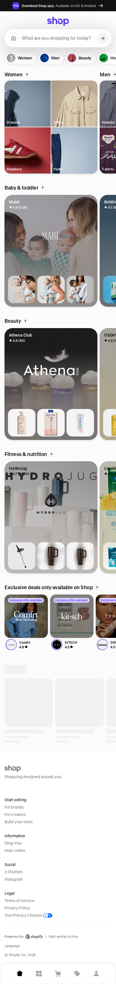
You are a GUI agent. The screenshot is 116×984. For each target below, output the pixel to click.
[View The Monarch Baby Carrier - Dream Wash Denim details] (51, 289)
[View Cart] (58, 973)
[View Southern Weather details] (51, 769)
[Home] (19, 973)
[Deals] (77, 973)
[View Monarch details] (21, 769)
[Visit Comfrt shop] (26, 616)
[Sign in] (96, 973)
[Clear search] (102, 38)
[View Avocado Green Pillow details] (21, 903)
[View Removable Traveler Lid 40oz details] (21, 556)
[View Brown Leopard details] (51, 556)
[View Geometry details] (80, 769)
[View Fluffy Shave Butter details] (80, 423)
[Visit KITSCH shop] (71, 616)
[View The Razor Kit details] (51, 423)
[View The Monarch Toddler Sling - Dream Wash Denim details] (80, 289)
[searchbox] (58, 38)
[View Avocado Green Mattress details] (80, 903)
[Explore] (39, 973)
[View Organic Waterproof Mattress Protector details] (51, 903)
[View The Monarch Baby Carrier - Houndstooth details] (21, 289)
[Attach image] (13, 38)
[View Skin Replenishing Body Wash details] (21, 423)
